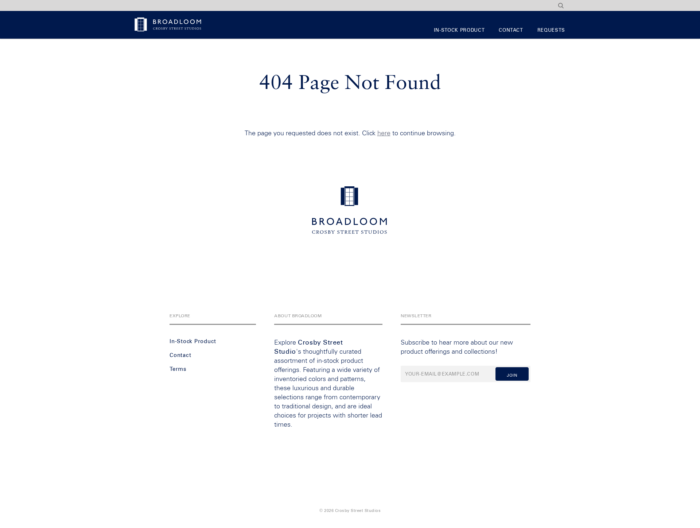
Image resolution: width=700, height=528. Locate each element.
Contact (511, 30)
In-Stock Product (459, 30)
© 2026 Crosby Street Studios (350, 511)
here (383, 133)
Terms (178, 369)
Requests (551, 30)
